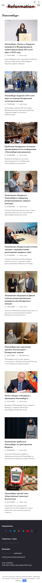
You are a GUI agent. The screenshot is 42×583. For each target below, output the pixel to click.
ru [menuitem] (34, 2)
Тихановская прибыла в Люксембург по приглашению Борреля (18, 444)
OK (24, 580)
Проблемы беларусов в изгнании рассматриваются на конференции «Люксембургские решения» (20, 149)
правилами (18, 553)
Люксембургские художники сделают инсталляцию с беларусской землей (18, 349)
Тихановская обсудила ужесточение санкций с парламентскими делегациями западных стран (21, 249)
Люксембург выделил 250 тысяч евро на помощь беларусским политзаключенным (20, 98)
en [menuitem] (39, 2)
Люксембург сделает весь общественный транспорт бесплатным (16, 496)
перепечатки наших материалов (13, 557)
